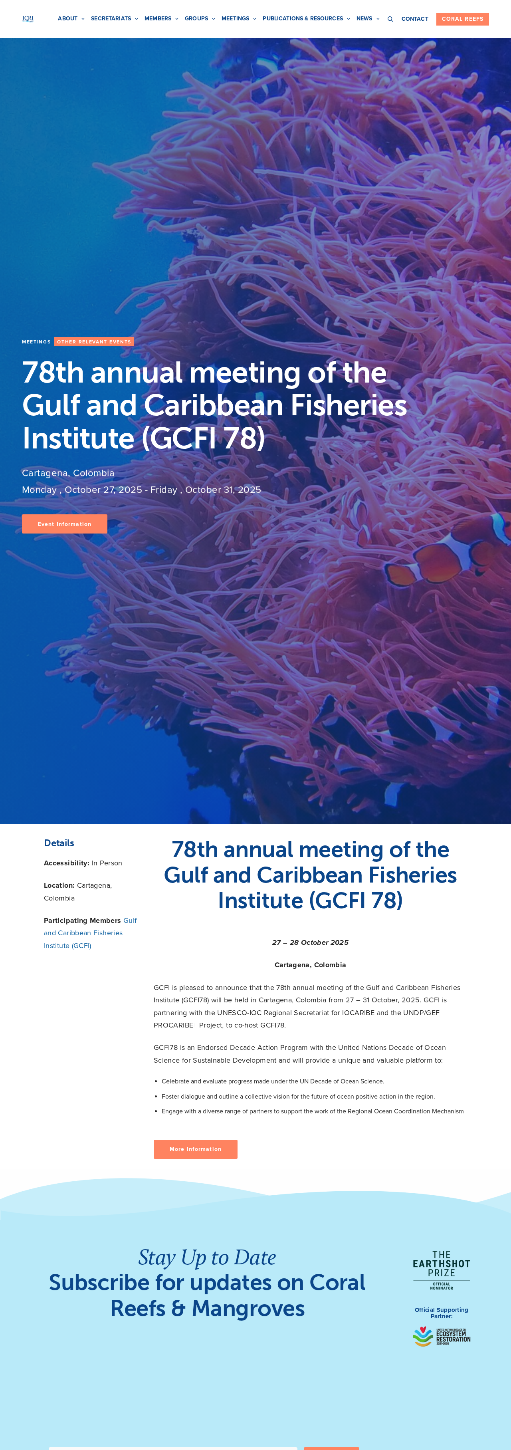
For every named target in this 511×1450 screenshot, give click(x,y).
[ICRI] (28, 19)
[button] (64, 524)
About (67, 18)
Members (158, 18)
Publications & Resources (303, 18)
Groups (196, 18)
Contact (415, 19)
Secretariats (111, 18)
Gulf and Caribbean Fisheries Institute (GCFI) (90, 933)
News (364, 18)
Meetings (235, 18)
